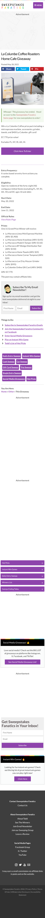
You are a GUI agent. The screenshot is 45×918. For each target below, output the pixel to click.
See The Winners (22, 822)
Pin (36, 69)
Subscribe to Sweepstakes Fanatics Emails (24, 325)
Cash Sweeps (8, 361)
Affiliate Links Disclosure (20, 892)
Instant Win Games (31, 356)
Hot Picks (31, 379)
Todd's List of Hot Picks (15, 343)
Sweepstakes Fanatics (26, 115)
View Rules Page (8, 219)
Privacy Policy (31, 889)
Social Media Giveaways (14, 379)
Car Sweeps (22, 361)
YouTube (22, 855)
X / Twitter (22, 851)
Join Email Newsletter (22, 826)
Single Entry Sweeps (12, 373)
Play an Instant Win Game (16, 339)
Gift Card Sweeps (10, 367)
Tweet (23, 69)
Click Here (22, 779)
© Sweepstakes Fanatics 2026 (14, 889)
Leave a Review (22, 834)
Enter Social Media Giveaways (18, 335)
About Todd (22, 818)
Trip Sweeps (26, 367)
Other (11, 391)
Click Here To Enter (22, 151)
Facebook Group (22, 847)
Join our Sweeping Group (22, 830)
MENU (39, 5)
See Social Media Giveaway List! (22, 662)
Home (4, 391)
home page (8, 118)
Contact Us (22, 805)
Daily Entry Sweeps (11, 356)
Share (8, 69)
